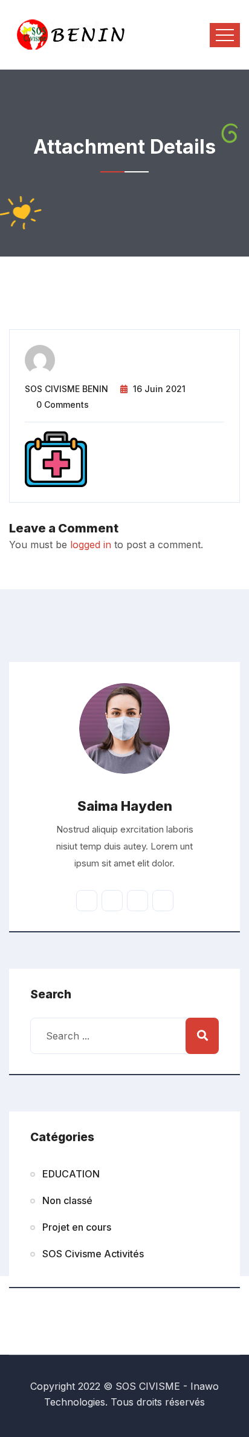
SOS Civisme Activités (93, 1254)
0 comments (62, 404)
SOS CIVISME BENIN (66, 389)
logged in (90, 544)
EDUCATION (71, 1174)
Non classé (67, 1200)
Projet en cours (76, 1227)
